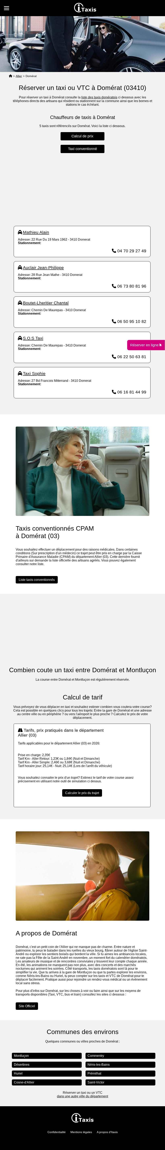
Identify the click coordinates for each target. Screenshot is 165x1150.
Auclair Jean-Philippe (43, 267)
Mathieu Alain (36, 232)
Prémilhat (94, 1073)
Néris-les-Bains (99, 1064)
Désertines (21, 1064)
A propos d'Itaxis (107, 1132)
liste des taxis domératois (99, 97)
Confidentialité (56, 1132)
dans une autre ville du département (82, 1096)
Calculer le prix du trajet (82, 793)
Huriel (18, 1073)
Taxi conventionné (82, 149)
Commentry (96, 1055)
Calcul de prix (82, 136)
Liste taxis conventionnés (37, 579)
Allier (19, 76)
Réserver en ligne (145, 345)
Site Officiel (27, 1006)
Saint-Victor (96, 1082)
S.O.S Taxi (33, 338)
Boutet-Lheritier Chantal (46, 303)
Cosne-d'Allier (24, 1082)
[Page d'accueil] (10, 76)
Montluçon (21, 1055)
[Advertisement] (82, 189)
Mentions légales (81, 1132)
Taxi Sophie (34, 373)
